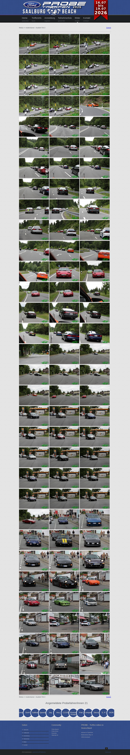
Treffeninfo (36, 19)
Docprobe (54, 733)
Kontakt (86, 19)
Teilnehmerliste (65, 19)
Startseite (26, 729)
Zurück (108, 28)
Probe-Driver (55, 731)
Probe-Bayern (55, 729)
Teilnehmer (26, 739)
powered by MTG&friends (39, 752)
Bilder (77, 19)
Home (25, 19)
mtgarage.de (55, 735)
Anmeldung (49, 19)
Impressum (108, 752)
